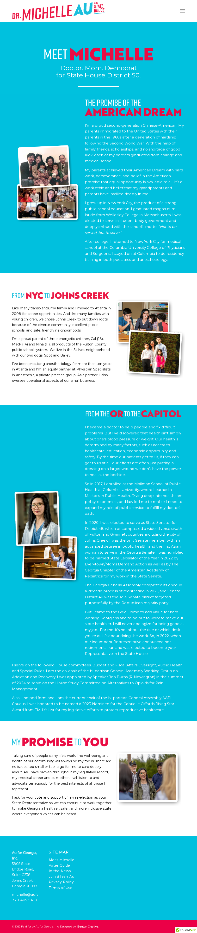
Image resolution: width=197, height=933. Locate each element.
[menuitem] (182, 10)
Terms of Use (61, 888)
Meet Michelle (61, 860)
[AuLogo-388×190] (58, 11)
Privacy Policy (61, 882)
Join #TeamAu (61, 876)
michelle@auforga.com (33, 894)
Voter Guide (59, 865)
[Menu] (182, 10)
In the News (60, 871)
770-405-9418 (24, 900)
